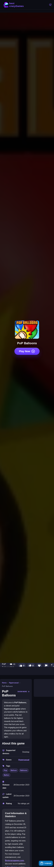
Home (4, 683)
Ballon (6, 775)
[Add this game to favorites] (39, 665)
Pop (5, 770)
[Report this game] (46, 665)
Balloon (14, 770)
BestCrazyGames (14, 5)
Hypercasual (14, 683)
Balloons (23, 770)
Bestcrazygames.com (14, 860)
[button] (52, 665)
